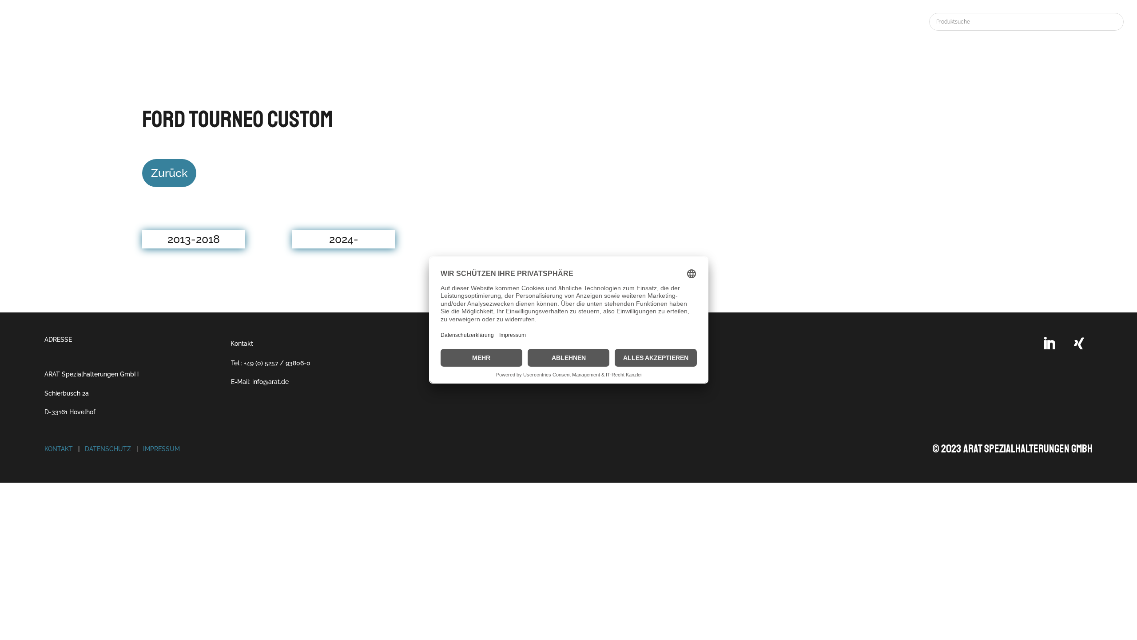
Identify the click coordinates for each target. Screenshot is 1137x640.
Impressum (161, 448)
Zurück (169, 173)
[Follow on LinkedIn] (1049, 343)
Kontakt (242, 343)
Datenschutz (108, 448)
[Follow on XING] (1079, 343)
